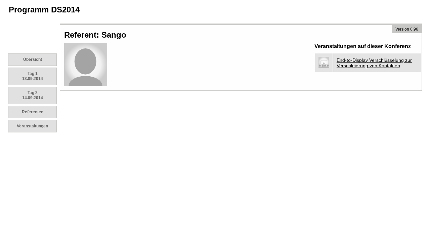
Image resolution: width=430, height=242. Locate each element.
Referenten (32, 112)
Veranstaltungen (32, 126)
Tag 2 (32, 95)
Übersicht (32, 59)
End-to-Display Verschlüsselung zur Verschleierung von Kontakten (374, 62)
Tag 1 (32, 76)
